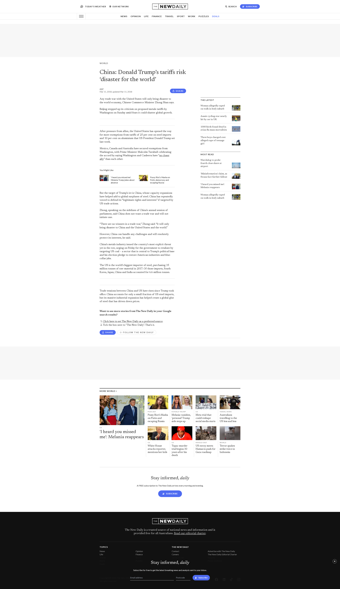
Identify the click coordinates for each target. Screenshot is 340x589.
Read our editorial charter (190, 533)
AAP (102, 89)
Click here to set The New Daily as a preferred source (133, 321)
